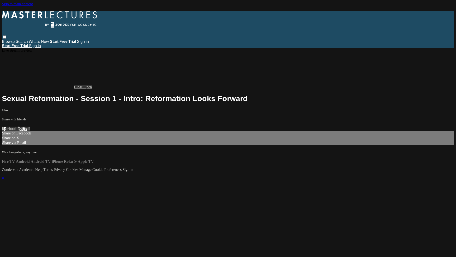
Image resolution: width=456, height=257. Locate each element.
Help (39, 170)
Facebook (10, 129)
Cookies (72, 170)
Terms (48, 170)
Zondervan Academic (18, 170)
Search (22, 42)
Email (25, 129)
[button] (4, 37)
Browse (9, 42)
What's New (39, 42)
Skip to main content (17, 4)
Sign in (83, 42)
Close (79, 87)
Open (88, 87)
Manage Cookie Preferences (101, 170)
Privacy (60, 170)
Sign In (35, 46)
